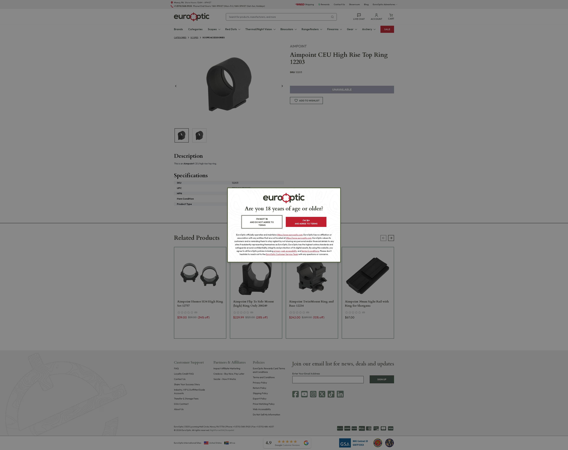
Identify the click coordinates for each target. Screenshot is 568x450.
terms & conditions (310, 251)
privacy (277, 251)
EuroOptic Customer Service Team (282, 254)
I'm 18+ (306, 222)
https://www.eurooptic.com (290, 234)
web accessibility (289, 251)
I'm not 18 (262, 221)
